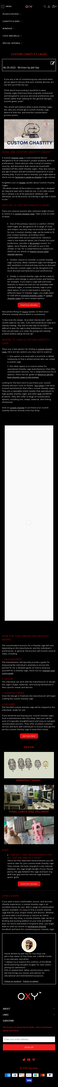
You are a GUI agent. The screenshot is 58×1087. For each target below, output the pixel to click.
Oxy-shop (33, 1068)
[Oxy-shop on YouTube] (29, 1059)
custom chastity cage (25, 214)
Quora (25, 311)
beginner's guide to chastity (28, 177)
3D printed (35, 243)
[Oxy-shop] (29, 6)
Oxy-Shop (39, 385)
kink (40, 394)
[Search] (44, 6)
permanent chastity (37, 926)
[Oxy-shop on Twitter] (24, 1059)
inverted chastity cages (32, 295)
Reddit (22, 182)
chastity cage (17, 158)
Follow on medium (12, 981)
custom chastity (17, 407)
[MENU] (1, 6)
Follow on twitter (31, 981)
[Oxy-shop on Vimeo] (34, 1059)
